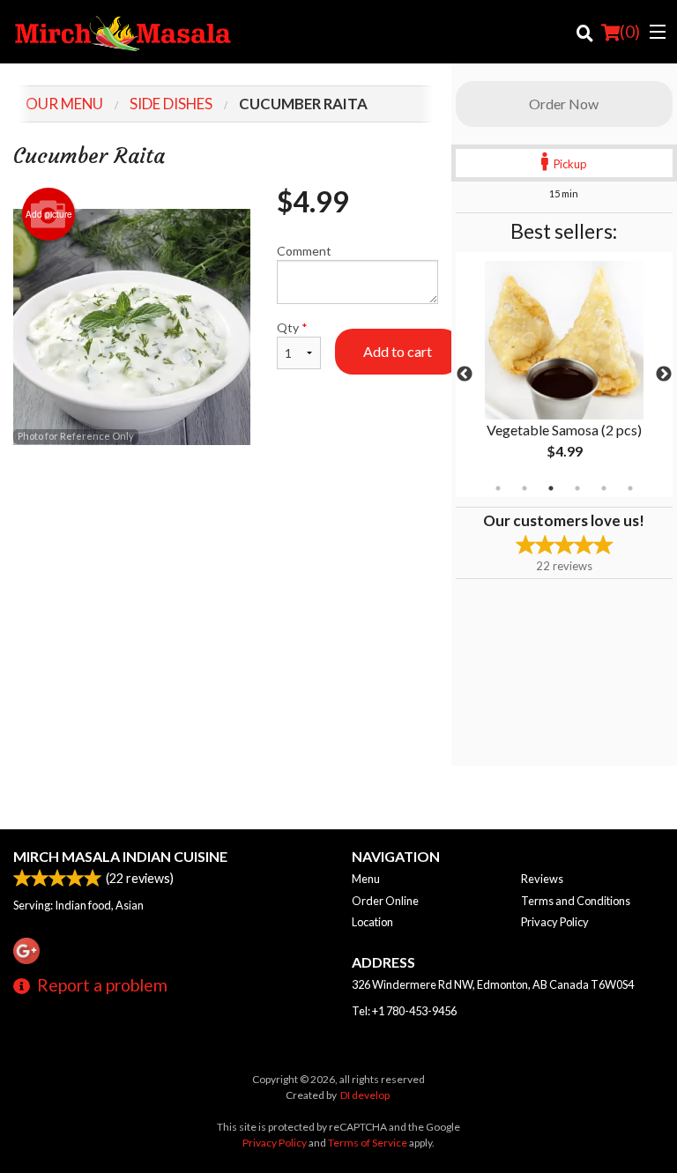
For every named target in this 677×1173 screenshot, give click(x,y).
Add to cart (397, 351)
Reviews (542, 879)
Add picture (49, 214)
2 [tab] (524, 488)
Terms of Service (367, 1142)
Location (372, 922)
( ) (630, 31)
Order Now (564, 103)
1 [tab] (498, 488)
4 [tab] (577, 488)
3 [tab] (551, 488)
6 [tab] (630, 488)
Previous (464, 374)
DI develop (365, 1095)
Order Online (385, 901)
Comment (304, 250)
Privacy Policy (555, 922)
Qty (292, 327)
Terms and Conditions (575, 901)
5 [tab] (604, 488)
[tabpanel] (564, 374)
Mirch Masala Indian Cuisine (120, 856)
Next (664, 374)
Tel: (404, 1011)
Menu (366, 879)
